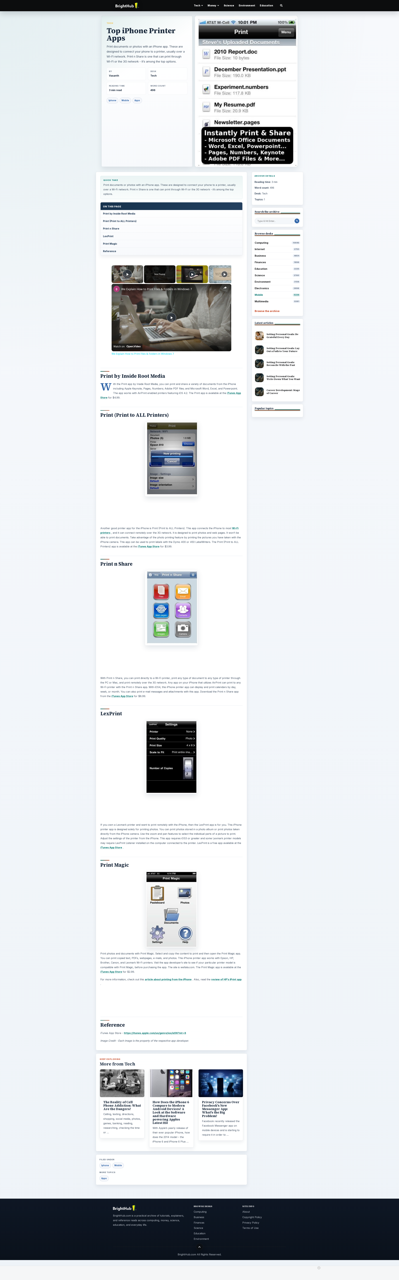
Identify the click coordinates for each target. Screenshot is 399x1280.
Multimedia (277, 301)
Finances (277, 262)
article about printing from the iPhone (168, 979)
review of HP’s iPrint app (226, 979)
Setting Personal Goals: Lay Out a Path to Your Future (283, 350)
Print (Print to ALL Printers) (120, 221)
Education (266, 5)
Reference (109, 251)
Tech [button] (197, 5)
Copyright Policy (252, 1217)
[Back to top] (199, 1246)
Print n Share (111, 228)
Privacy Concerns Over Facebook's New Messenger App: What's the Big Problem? (220, 1109)
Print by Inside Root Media (119, 213)
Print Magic (110, 243)
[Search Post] (297, 221)
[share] (225, 287)
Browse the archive (267, 311)
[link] (116, 289)
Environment (247, 5)
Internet (277, 249)
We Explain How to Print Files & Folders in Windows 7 (156, 289)
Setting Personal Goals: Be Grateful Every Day (282, 336)
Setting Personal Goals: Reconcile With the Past (281, 364)
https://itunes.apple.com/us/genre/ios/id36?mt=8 (155, 1033)
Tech (110, 23)
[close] (318, 1267)
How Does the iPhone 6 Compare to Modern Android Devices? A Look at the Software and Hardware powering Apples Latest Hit (171, 1112)
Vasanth (114, 75)
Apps (137, 100)
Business (277, 255)
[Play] (192, 274)
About (246, 1211)
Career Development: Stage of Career (283, 392)
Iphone (112, 100)
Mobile (125, 100)
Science (229, 5)
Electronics (277, 288)
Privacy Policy (250, 1222)
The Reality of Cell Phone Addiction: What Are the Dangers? (122, 1105)
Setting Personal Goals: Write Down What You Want (283, 378)
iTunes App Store (148, 546)
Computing (277, 242)
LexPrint (108, 236)
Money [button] (212, 5)
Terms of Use (250, 1227)
